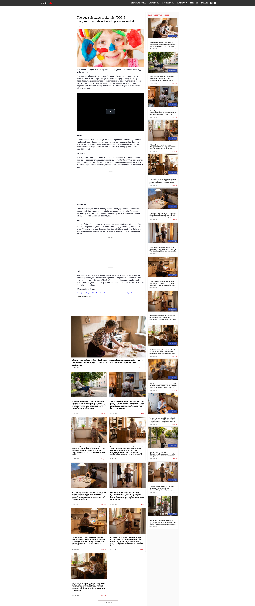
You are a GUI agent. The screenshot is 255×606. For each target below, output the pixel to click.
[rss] (211, 3)
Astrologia (154, 3)
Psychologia (168, 3)
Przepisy (194, 3)
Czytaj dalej (108, 602)
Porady (204, 3)
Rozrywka (182, 3)
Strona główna (138, 3)
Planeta (45, 2)
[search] (215, 3)
